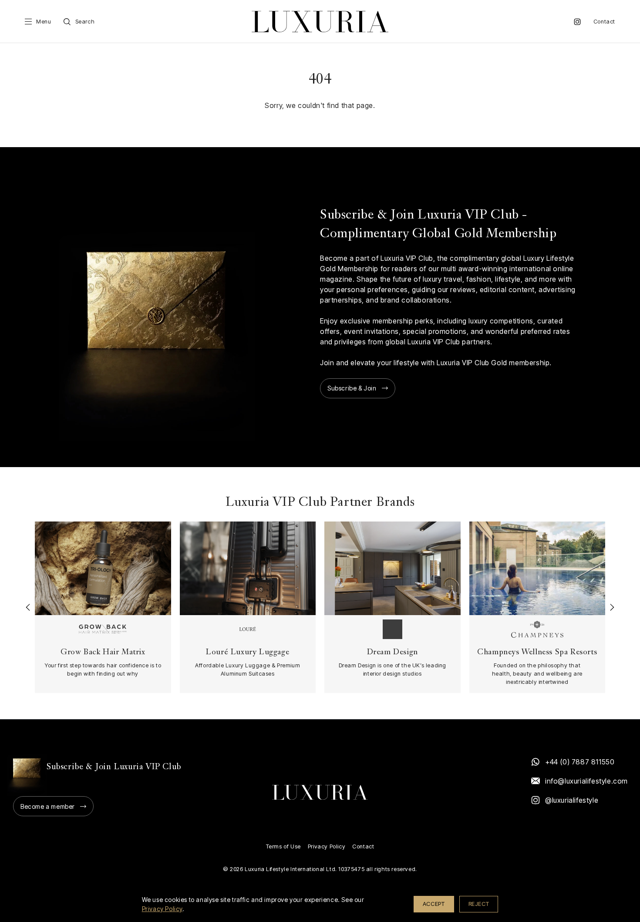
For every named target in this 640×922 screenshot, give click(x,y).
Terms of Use (283, 846)
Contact (604, 21)
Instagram (577, 22)
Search (85, 21)
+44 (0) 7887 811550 (579, 761)
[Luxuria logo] (320, 21)
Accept (434, 903)
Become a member (47, 806)
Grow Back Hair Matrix (103, 652)
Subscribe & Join (352, 388)
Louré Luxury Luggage (247, 652)
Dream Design (392, 652)
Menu (43, 21)
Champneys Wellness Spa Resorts (537, 652)
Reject (478, 903)
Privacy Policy (326, 846)
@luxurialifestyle (571, 800)
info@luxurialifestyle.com (586, 781)
